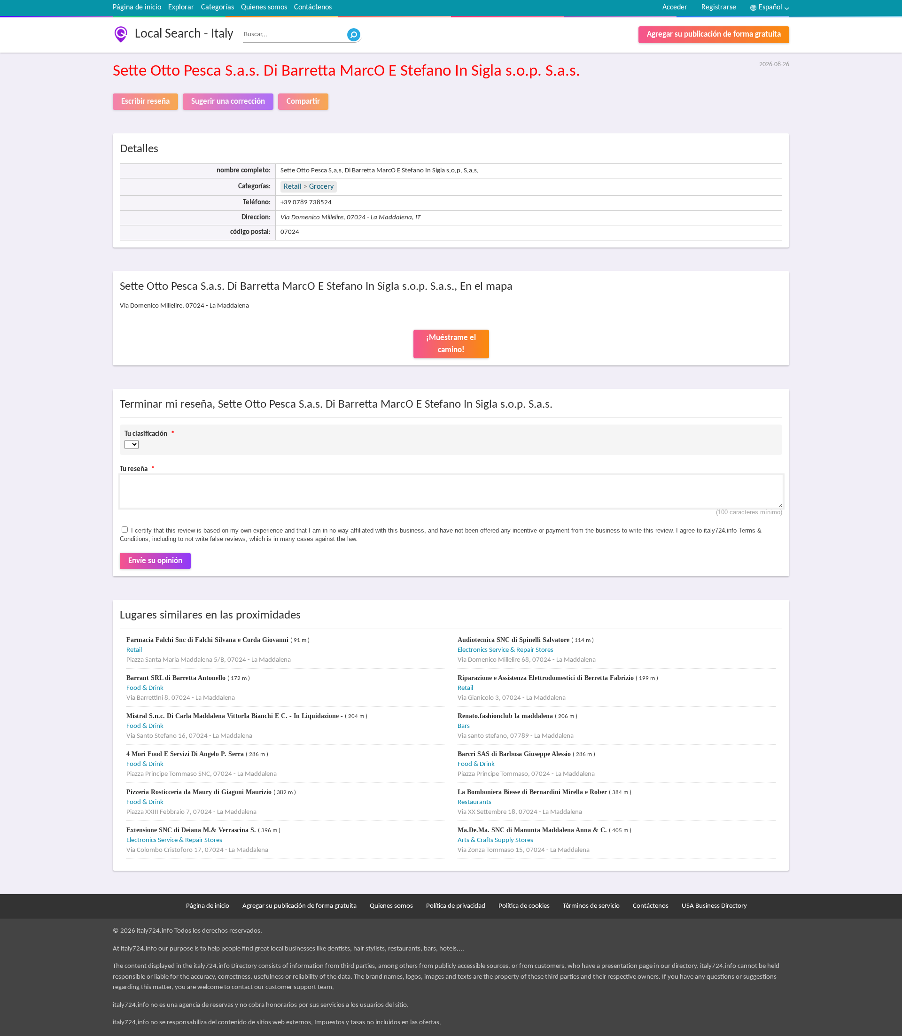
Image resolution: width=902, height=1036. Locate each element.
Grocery (321, 187)
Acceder (674, 7)
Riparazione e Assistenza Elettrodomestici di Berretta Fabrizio (547, 677)
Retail (293, 187)
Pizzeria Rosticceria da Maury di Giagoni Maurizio (199, 792)
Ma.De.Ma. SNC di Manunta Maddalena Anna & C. (533, 830)
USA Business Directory (714, 906)
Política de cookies (524, 906)
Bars (464, 726)
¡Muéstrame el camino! (451, 344)
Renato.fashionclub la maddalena (506, 715)
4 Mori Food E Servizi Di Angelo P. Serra (186, 754)
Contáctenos (313, 7)
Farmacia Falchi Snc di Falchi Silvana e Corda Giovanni (208, 639)
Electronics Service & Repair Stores (505, 650)
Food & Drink (144, 688)
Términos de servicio (591, 906)
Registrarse (718, 7)
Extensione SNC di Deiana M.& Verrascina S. (192, 830)
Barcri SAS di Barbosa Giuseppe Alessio (515, 754)
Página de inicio (137, 7)
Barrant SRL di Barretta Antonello (176, 677)
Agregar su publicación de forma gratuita (714, 35)
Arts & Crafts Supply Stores (495, 840)
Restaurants (474, 802)
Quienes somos (264, 7)
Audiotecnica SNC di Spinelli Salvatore (514, 639)
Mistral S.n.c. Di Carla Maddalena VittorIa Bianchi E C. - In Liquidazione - (235, 715)
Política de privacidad (455, 906)
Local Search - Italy (184, 34)
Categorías (217, 7)
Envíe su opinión (155, 561)
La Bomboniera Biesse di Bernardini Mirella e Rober (533, 792)
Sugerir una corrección (228, 102)
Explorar (181, 7)
